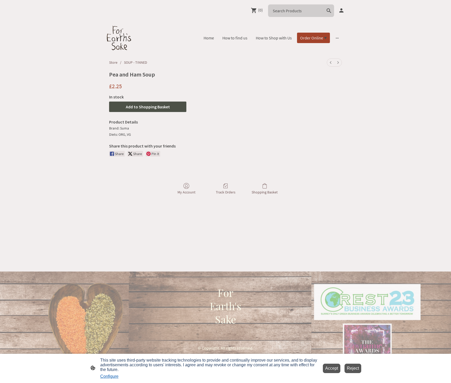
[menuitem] (330, 62)
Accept (331, 368)
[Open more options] (337, 38)
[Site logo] (119, 37)
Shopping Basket (265, 192)
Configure (109, 376)
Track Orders (225, 192)
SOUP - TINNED (135, 62)
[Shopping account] (341, 10)
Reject (353, 368)
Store (113, 62)
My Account (186, 192)
